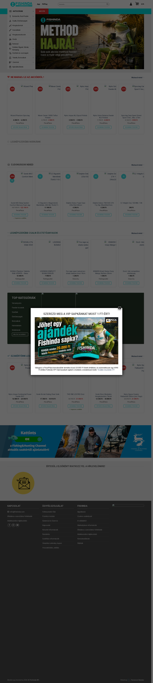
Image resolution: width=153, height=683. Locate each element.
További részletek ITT (106, 370)
